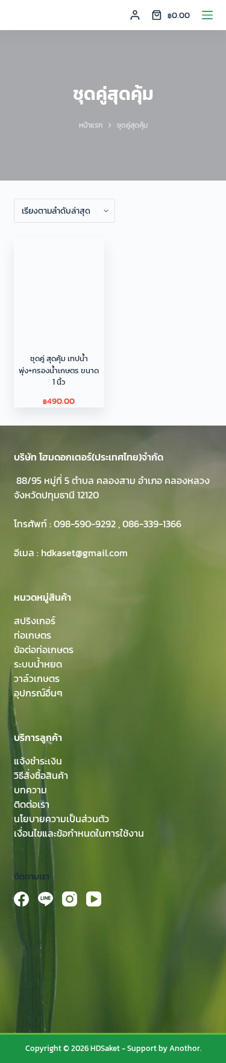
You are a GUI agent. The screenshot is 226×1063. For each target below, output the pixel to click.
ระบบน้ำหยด (38, 664)
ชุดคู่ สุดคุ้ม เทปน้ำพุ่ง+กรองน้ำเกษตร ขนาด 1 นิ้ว (59, 370)
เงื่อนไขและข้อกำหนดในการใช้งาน (79, 833)
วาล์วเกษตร (37, 678)
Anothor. (185, 1048)
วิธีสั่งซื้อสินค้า (41, 775)
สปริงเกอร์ (34, 620)
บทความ (30, 790)
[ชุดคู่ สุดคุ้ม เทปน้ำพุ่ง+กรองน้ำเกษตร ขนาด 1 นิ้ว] (59, 283)
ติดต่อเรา (31, 804)
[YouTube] (93, 898)
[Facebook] (21, 898)
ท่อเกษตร (32, 635)
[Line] (45, 898)
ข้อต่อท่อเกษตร (44, 649)
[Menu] (207, 15)
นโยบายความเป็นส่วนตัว (61, 818)
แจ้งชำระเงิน (38, 761)
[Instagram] (69, 898)
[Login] (135, 15)
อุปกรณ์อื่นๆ (38, 693)
